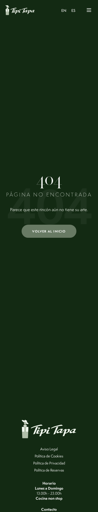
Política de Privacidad (49, 462)
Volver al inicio (49, 231)
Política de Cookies (49, 455)
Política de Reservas (49, 469)
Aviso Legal (49, 448)
